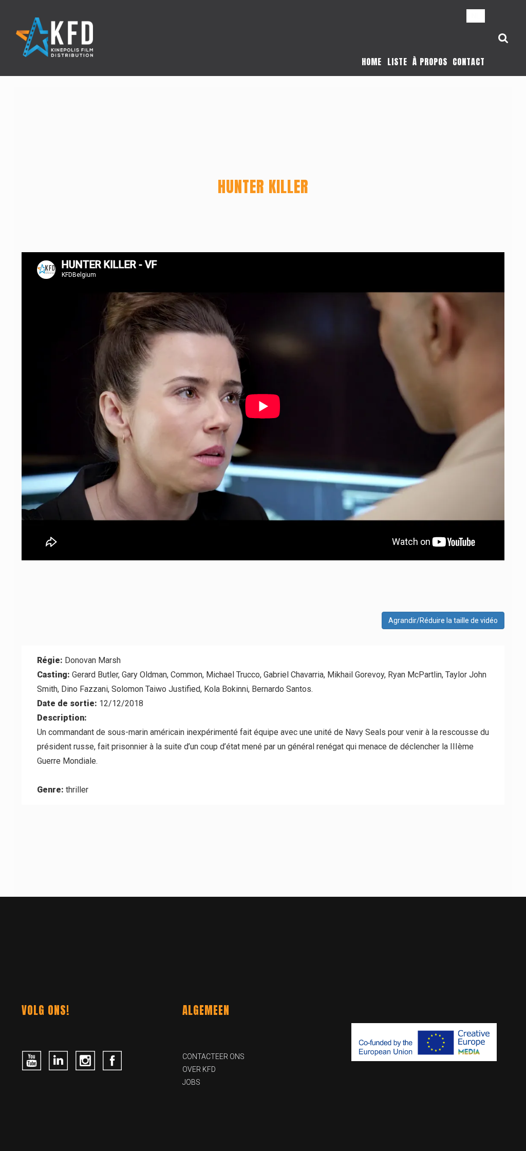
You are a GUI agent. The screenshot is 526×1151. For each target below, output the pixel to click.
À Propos (429, 61)
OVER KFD (199, 1069)
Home (372, 61)
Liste (397, 61)
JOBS (191, 1082)
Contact (469, 61)
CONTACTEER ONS (213, 1056)
